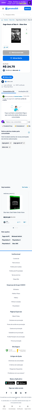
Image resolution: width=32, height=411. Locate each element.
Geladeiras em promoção (16, 332)
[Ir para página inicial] (2, 20)
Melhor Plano (16, 293)
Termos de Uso (16, 275)
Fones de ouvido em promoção (16, 324)
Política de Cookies (16, 267)
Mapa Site (16, 279)
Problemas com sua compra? (16, 373)
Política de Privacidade (16, 271)
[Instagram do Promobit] (16, 392)
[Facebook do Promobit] (6, 392)
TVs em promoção (16, 341)
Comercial (16, 258)
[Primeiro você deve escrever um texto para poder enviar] (29, 122)
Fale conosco (16, 262)
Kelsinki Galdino (18, 96)
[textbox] (16, 122)
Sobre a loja (8, 77)
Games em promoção (16, 328)
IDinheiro (16, 289)
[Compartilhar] (26, 33)
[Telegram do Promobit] (25, 392)
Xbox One (12, 20)
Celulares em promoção (16, 320)
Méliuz (16, 297)
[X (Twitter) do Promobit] (11, 392)
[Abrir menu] (3, 9)
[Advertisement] (16, 167)
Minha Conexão (16, 301)
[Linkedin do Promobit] (20, 392)
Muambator (16, 306)
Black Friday (16, 316)
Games (6, 20)
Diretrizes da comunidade (16, 360)
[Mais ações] (26, 29)
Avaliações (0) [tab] (23, 91)
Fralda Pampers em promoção (16, 336)
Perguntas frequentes (16, 369)
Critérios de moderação (16, 365)
